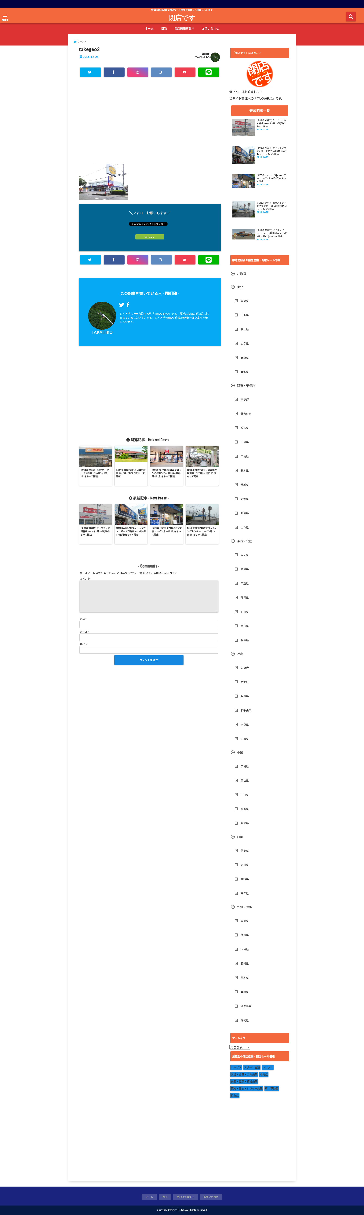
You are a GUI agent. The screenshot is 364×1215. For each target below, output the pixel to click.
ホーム (149, 28)
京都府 (245, 682)
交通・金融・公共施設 (244, 1074)
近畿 (240, 654)
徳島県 (245, 850)
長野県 (245, 513)
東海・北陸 (244, 541)
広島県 (245, 766)
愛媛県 (245, 879)
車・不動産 (271, 1088)
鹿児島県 (246, 1006)
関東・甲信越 (246, 385)
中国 (240, 752)
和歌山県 (246, 710)
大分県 (245, 949)
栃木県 (245, 470)
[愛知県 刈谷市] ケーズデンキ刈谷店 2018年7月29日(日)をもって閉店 (271, 123)
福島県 (245, 300)
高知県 (245, 893)
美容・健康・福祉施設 (244, 1081)
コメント (85, 578)
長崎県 (245, 963)
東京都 (245, 399)
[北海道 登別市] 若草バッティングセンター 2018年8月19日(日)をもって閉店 (272, 206)
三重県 (245, 583)
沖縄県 (245, 1020)
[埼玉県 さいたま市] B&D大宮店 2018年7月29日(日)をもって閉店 (271, 178)
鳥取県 (245, 809)
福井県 (245, 640)
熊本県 (245, 977)
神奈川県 (246, 413)
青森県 (245, 357)
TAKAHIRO (202, 57)
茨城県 (245, 484)
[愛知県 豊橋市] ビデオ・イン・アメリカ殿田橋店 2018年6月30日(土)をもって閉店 (272, 233)
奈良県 (245, 724)
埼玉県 (245, 427)
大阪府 (245, 667)
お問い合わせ (210, 28)
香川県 (245, 865)
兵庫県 (245, 696)
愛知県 (245, 554)
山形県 (245, 315)
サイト (84, 644)
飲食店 (235, 1095)
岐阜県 (245, 569)
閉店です (182, 17)
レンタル (267, 1067)
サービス (236, 1067)
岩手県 (245, 343)
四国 (240, 837)
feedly (151, 236)
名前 (83, 619)
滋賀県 (245, 738)
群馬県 (245, 456)
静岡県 (245, 597)
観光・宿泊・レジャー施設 (247, 1088)
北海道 (241, 273)
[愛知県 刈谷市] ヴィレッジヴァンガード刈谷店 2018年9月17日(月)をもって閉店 (271, 151)
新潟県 (245, 499)
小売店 (264, 1074)
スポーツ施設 (252, 1067)
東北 (240, 287)
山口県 (245, 794)
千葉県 (245, 442)
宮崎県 (245, 992)
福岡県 (245, 920)
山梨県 (245, 527)
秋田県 (245, 329)
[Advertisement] (150, 125)
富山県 (245, 626)
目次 (164, 28)
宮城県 (245, 372)
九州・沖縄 (244, 907)
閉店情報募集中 (184, 28)
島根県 (245, 823)
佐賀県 (245, 935)
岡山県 (245, 780)
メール (84, 631)
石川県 (245, 611)
